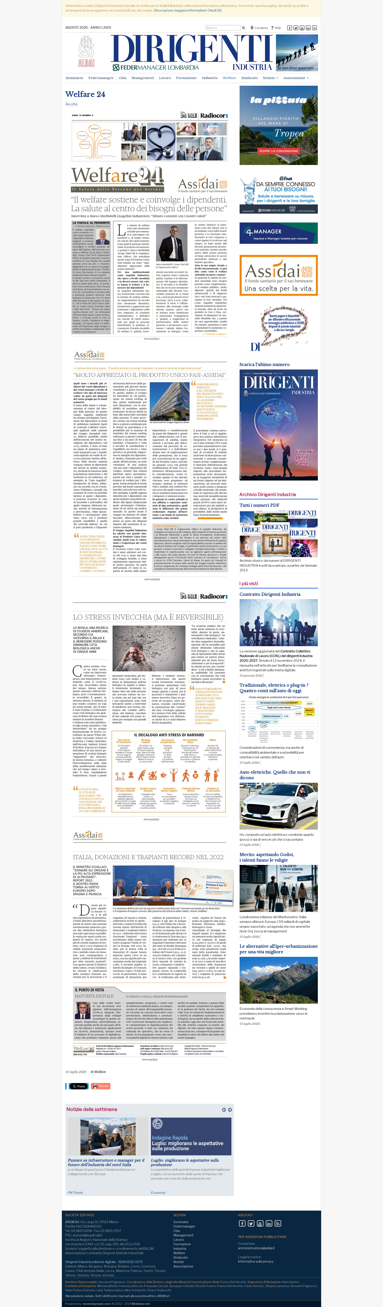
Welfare (229, 78)
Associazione (294, 78)
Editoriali (157, 1192)
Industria (209, 78)
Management (143, 78)
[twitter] (296, 28)
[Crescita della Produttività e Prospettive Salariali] (108, 1136)
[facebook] (290, 28)
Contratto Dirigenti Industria (270, 594)
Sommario (74, 78)
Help (277, 28)
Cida (122, 78)
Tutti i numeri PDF (259, 505)
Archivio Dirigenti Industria (267, 494)
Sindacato (249, 78)
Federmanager (101, 78)
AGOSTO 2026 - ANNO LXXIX (88, 28)
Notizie (269, 78)
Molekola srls (141, 1303)
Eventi (72, 1192)
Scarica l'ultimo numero (264, 364)
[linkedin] (308, 28)
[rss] (314, 28)
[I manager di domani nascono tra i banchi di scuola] (191, 1136)
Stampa (103, 1086)
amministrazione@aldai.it (256, 1248)
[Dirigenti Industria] (192, 52)
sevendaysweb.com (96, 1303)
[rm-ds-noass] (297, 52)
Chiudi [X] (214, 10)
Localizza (261, 28)
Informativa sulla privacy (256, 1261)
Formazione (186, 78)
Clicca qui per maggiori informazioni (180, 10)
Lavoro (165, 78)
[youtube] (302, 28)
